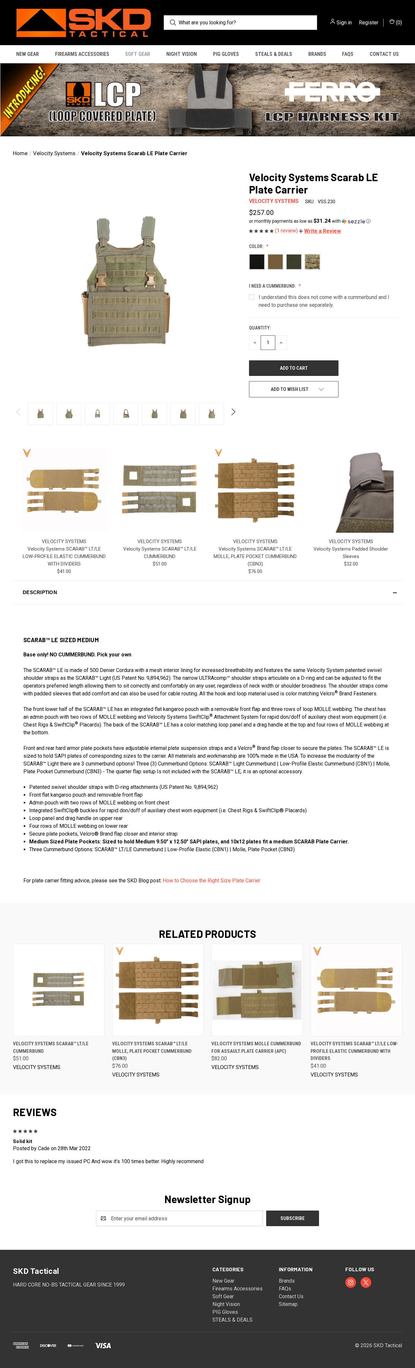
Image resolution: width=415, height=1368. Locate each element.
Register (368, 22)
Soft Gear (137, 54)
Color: (256, 246)
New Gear (27, 54)
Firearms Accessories (82, 54)
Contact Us (384, 54)
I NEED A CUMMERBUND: (273, 286)
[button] (207, 99)
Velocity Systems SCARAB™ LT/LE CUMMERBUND (51, 1047)
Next (233, 413)
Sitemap (288, 1304)
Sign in (344, 22)
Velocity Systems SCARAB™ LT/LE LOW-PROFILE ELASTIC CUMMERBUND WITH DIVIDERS (64, 556)
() (398, 22)
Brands (317, 54)
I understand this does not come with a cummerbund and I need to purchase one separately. (324, 301)
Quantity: (260, 327)
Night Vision (181, 54)
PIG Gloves (226, 54)
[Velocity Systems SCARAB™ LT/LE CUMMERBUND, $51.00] (58, 990)
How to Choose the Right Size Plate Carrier (211, 880)
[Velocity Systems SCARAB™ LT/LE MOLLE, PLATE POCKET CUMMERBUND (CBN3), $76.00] (157, 990)
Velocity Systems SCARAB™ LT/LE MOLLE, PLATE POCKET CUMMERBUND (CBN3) (255, 556)
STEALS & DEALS (273, 54)
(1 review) (287, 231)
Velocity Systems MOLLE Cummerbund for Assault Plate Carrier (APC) (256, 1047)
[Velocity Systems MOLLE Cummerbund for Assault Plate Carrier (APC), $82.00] (257, 990)
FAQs (347, 54)
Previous (18, 413)
